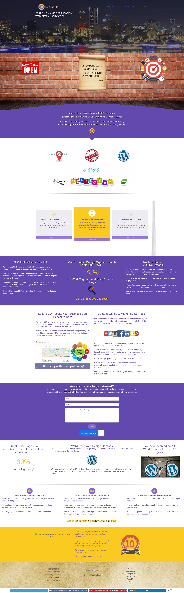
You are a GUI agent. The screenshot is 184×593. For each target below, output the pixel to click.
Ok (135, 590)
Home (130, 569)
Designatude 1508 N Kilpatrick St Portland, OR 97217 (53, 572)
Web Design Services (130, 574)
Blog (131, 582)
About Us (130, 579)
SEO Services (130, 571)
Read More (53, 237)
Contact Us (130, 576)
